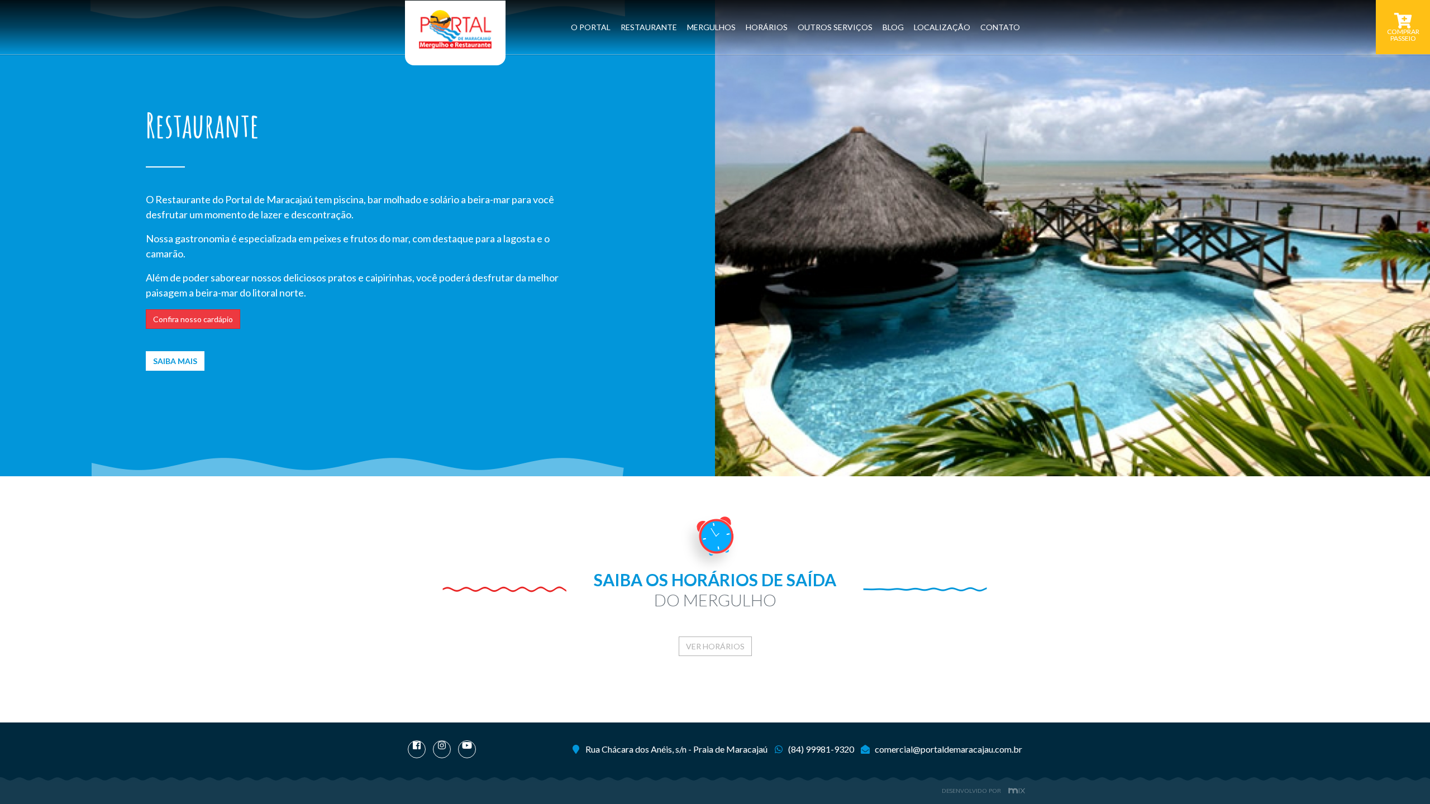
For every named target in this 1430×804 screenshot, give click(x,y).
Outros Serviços (835, 27)
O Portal (591, 27)
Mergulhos (711, 27)
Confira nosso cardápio (193, 319)
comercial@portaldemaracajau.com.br (948, 749)
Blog (893, 27)
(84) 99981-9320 (821, 749)
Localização (942, 27)
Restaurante (649, 27)
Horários (767, 27)
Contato (1000, 27)
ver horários (715, 646)
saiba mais (175, 361)
